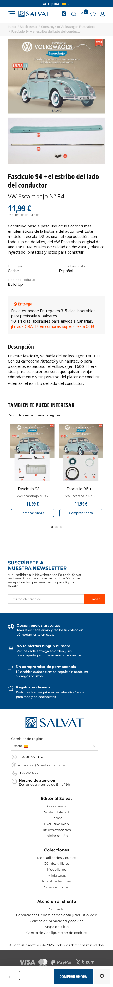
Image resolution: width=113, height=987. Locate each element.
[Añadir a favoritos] (102, 976)
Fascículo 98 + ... (32, 488)
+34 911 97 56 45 (32, 757)
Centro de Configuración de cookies (56, 933)
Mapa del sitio (57, 927)
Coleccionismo (56, 887)
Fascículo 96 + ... (80, 488)
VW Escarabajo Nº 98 (32, 496)
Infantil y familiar (56, 881)
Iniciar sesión (56, 836)
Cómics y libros (56, 863)
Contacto (56, 909)
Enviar (95, 599)
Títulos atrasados (56, 830)
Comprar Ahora (32, 513)
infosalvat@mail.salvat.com (41, 765)
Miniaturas (57, 875)
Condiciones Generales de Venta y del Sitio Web (56, 915)
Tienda (57, 818)
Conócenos (56, 806)
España (53, 4)
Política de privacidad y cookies (56, 921)
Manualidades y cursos (56, 858)
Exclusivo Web (56, 824)
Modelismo (56, 869)
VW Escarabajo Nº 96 (80, 496)
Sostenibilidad (56, 812)
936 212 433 (28, 773)
